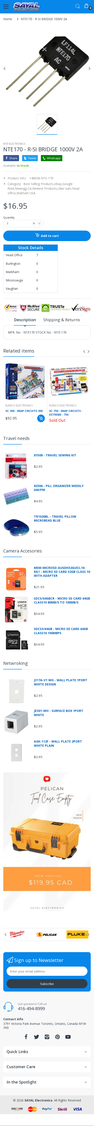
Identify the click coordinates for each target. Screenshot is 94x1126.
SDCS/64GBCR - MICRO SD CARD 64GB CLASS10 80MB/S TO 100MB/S (62, 600)
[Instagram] (47, 1038)
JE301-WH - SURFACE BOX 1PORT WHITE (58, 713)
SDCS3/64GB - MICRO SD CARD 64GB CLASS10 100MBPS (61, 631)
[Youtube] (68, 1038)
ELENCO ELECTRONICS (19, 405)
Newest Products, (45, 188)
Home (7, 19)
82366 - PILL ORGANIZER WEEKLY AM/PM (59, 488)
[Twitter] (36, 1038)
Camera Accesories (22, 551)
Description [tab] (25, 319)
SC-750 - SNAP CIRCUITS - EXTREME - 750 (65, 413)
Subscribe (47, 984)
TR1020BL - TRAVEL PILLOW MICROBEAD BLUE (55, 518)
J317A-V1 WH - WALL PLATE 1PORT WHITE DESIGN (60, 682)
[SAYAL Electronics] (26, 6)
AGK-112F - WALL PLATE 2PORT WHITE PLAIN (58, 743)
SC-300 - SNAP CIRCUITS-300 (24, 411)
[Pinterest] (57, 1038)
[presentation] (84, 351)
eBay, (58, 184)
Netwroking (15, 663)
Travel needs (16, 438)
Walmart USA (26, 193)
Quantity (9, 217)
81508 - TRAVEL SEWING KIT (55, 455)
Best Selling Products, (38, 184)
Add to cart (50, 236)
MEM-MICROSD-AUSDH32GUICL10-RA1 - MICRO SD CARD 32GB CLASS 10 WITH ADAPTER (62, 572)
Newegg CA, (23, 188)
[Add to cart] (41, 418)
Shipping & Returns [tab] (61, 319)
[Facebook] (26, 1038)
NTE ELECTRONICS (14, 144)
